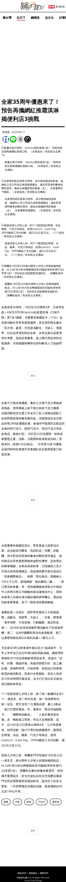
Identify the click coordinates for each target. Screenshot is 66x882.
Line (13, 139)
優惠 (6, 801)
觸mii (33, 6)
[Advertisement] (33, 56)
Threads (20, 139)
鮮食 (29, 801)
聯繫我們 (44, 873)
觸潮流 (35, 17)
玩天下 (21, 17)
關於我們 (22, 873)
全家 (17, 801)
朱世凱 (6, 132)
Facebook (5, 139)
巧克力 (41, 801)
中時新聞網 (56, 7)
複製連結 (27, 139)
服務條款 (33, 873)
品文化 (49, 17)
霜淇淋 (55, 801)
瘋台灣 (7, 17)
